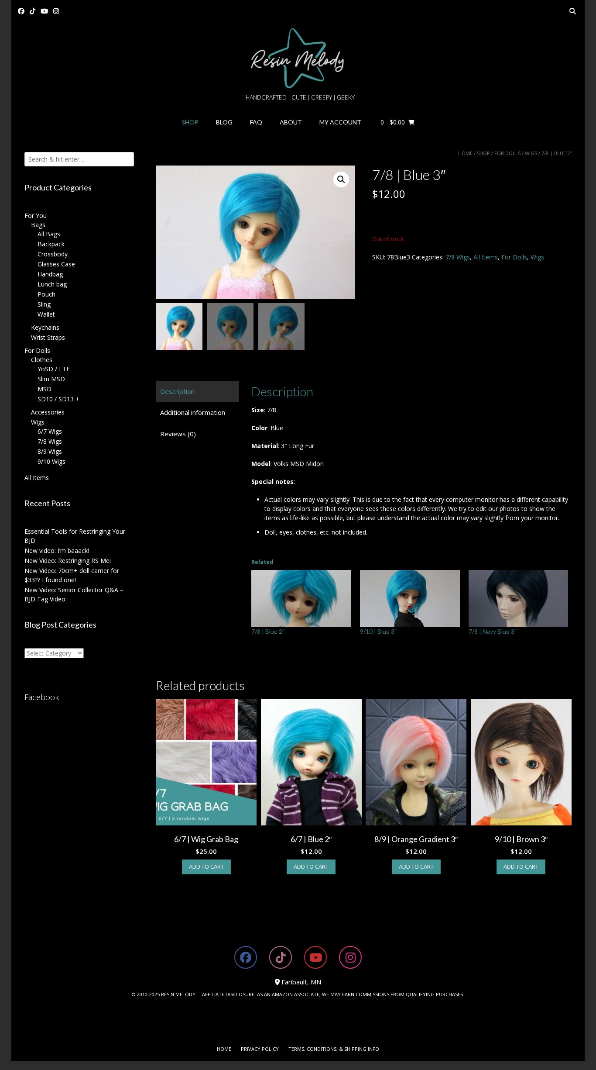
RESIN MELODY (178, 994)
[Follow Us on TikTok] (32, 11)
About (291, 122)
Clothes (41, 360)
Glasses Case (56, 264)
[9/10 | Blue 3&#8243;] (410, 598)
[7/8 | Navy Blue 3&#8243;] (519, 598)
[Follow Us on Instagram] (56, 11)
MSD (44, 389)
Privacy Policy (260, 1049)
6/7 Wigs (50, 431)
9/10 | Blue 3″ (378, 631)
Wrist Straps (48, 337)
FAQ (256, 122)
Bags (38, 225)
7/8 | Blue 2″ (267, 631)
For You (35, 215)
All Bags (49, 234)
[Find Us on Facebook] (21, 11)
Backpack (51, 244)
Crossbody (53, 254)
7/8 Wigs (457, 257)
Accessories (48, 412)
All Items (485, 257)
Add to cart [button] (206, 866)
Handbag (50, 274)
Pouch (46, 294)
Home (465, 153)
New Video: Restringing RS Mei (67, 560)
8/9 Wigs (50, 451)
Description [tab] (177, 391)
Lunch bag (52, 284)
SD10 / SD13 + (58, 399)
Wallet (46, 314)
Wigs (531, 153)
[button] (341, 179)
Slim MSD (51, 379)
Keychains (45, 327)
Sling (44, 304)
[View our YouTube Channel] (44, 11)
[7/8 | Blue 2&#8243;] (301, 598)
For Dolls (507, 153)
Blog (224, 122)
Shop (190, 122)
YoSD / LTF (54, 369)
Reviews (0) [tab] (178, 433)
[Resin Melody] (298, 58)
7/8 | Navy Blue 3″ (493, 631)
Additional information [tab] (192, 412)
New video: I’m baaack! (56, 550)
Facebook (41, 697)
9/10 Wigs (51, 461)
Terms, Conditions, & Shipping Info (333, 1049)
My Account (340, 122)
